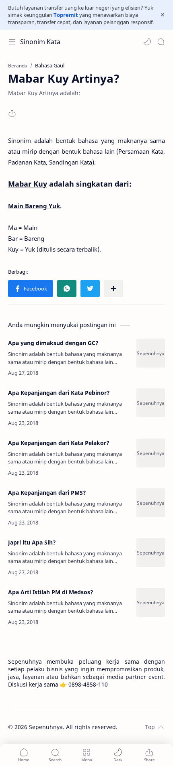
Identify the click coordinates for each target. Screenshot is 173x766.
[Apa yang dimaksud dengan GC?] (150, 353)
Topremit (66, 14)
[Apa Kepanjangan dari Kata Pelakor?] (150, 453)
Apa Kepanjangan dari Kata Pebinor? (59, 392)
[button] (147, 42)
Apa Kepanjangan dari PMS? (47, 492)
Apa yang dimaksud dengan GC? (53, 343)
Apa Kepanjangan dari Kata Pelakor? (58, 443)
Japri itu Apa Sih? (32, 542)
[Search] (161, 42)
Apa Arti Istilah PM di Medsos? (50, 592)
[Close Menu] (162, 14)
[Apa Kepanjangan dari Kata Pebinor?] (150, 402)
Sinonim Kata (40, 41)
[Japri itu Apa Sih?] (150, 552)
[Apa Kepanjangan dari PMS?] (150, 502)
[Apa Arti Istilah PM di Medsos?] (150, 602)
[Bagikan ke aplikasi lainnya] (113, 288)
